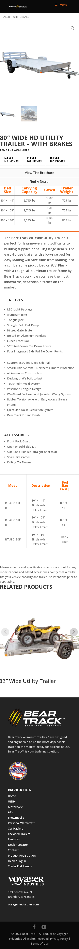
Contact (13, 850)
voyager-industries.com (23, 904)
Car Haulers (15, 828)
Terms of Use (40, 943)
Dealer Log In (17, 861)
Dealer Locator (18, 845)
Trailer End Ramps (20, 866)
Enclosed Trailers (19, 834)
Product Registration (22, 855)
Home (12, 796)
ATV (10, 812)
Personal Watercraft (21, 823)
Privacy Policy (59, 939)
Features (14, 839)
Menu (63, 5)
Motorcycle (15, 807)
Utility (12, 801)
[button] (72, 28)
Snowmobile (16, 817)
